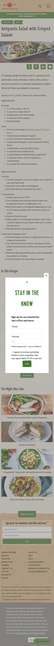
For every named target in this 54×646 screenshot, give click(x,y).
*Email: (14, 326)
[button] (46, 275)
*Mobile (15, 336)
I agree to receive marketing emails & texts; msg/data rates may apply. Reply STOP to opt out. (26, 355)
